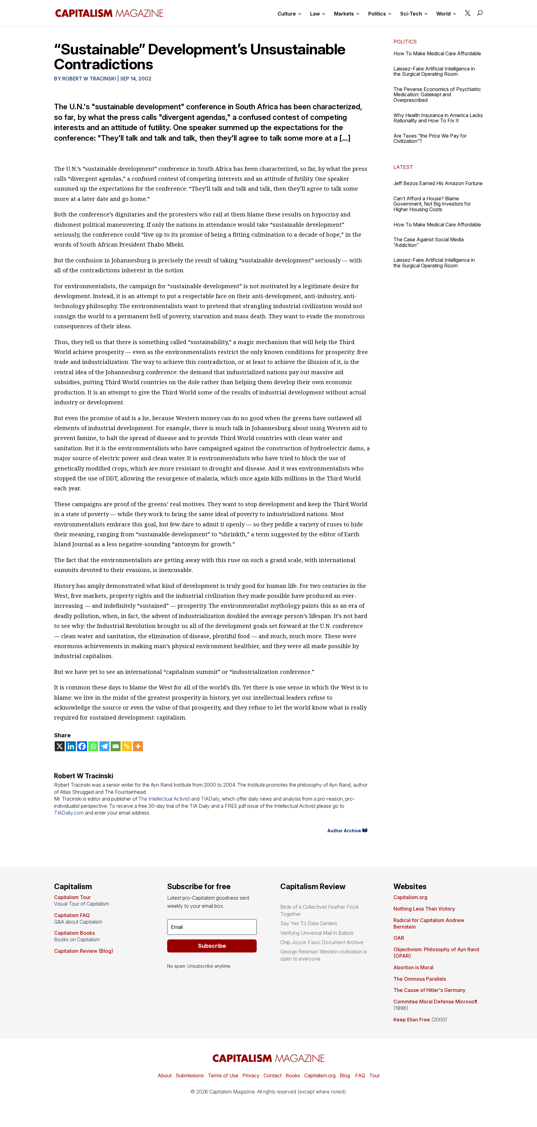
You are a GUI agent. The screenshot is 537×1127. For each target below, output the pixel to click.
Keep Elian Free (411, 1019)
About (165, 1075)
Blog (345, 1075)
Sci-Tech (411, 14)
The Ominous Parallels (419, 979)
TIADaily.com (69, 813)
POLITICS (405, 42)
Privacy (250, 1075)
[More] (138, 746)
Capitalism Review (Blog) (83, 951)
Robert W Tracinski (89, 78)
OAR (398, 938)
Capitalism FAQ (72, 915)
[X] (60, 746)
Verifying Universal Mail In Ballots (317, 933)
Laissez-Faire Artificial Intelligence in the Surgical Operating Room (434, 71)
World (443, 14)
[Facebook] (82, 746)
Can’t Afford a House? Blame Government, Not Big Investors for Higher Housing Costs (432, 203)
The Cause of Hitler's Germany (429, 990)
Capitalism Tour (72, 897)
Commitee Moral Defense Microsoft (435, 1001)
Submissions (189, 1075)
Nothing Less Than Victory (424, 909)
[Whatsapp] (93, 746)
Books (293, 1075)
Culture (287, 14)
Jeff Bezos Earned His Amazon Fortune (438, 183)
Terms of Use (222, 1075)
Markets (344, 14)
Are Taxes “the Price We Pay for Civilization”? (430, 138)
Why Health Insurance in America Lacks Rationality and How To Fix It (438, 118)
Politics (377, 14)
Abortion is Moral (413, 967)
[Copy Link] (127, 746)
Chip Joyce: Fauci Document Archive (321, 942)
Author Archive (344, 830)
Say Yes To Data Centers (308, 923)
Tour (374, 1075)
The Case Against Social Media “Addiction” (428, 242)
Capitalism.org (410, 897)
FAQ (359, 1075)
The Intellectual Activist (164, 799)
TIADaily (210, 799)
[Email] (116, 746)
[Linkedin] (71, 746)
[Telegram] (104, 746)
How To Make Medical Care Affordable (437, 53)
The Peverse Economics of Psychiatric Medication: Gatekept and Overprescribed (437, 94)
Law (315, 14)
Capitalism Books (74, 933)
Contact (272, 1075)
